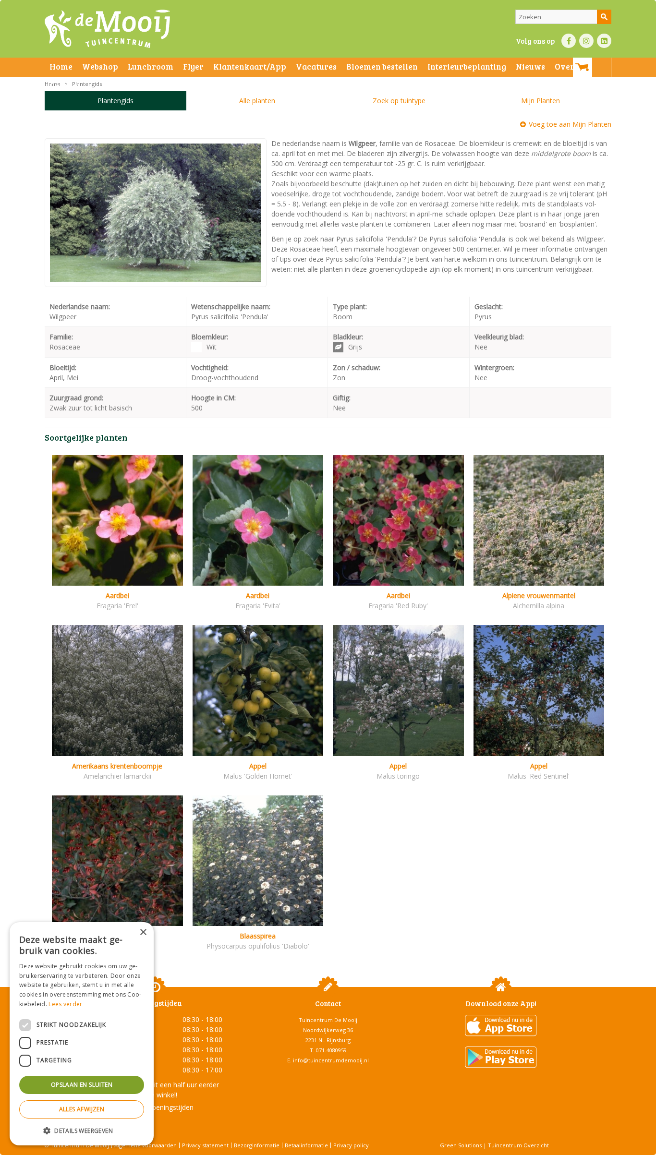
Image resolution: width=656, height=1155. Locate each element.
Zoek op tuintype (399, 100)
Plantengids (115, 100)
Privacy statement (205, 1145)
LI (604, 41)
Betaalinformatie (306, 1145)
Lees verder (65, 1004)
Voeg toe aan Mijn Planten (570, 124)
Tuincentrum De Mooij (328, 1019)
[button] (81, 1130)
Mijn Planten (540, 100)
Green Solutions (461, 1145)
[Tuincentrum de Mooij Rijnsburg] (107, 29)
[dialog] (82, 1033)
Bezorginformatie (256, 1145)
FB (568, 41)
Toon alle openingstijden (155, 1107)
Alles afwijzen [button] (82, 1109)
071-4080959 (331, 1050)
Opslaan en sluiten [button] (81, 1085)
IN (586, 41)
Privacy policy (351, 1145)
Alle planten (257, 100)
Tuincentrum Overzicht (518, 1145)
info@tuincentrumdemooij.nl (331, 1060)
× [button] (142, 932)
